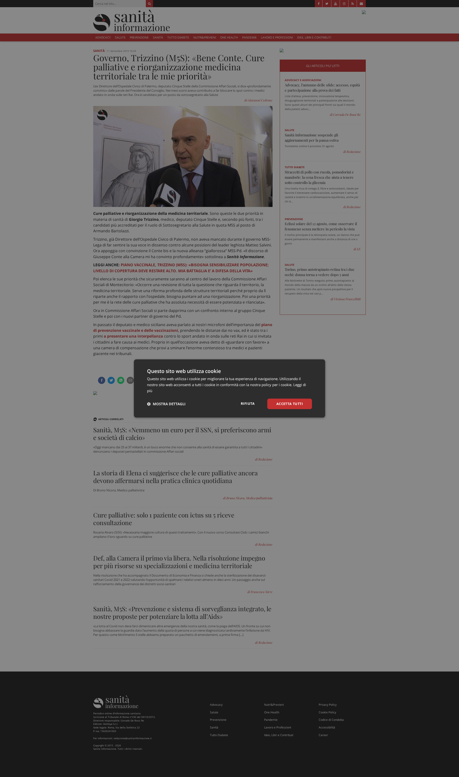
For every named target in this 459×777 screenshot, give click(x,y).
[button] (166, 403)
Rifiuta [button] (248, 403)
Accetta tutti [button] (289, 403)
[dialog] (229, 388)
